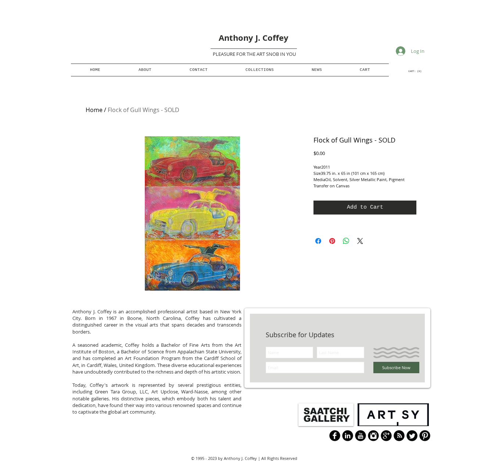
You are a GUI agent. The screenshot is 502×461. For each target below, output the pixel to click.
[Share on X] (360, 241)
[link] (415, 71)
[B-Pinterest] (424, 435)
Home (94, 110)
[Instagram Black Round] (373, 435)
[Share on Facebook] (318, 241)
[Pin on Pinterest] (332, 241)
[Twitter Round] (411, 435)
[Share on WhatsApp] (346, 241)
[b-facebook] (334, 435)
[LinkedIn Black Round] (347, 435)
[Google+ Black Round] (386, 435)
